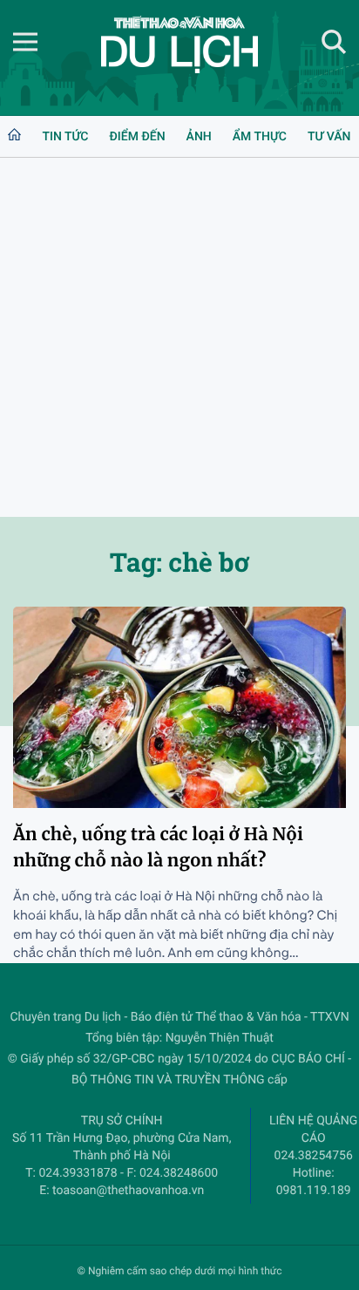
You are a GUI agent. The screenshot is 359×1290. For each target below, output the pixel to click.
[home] (14, 137)
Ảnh (199, 137)
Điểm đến (137, 137)
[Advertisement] (179, 337)
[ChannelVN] (179, 44)
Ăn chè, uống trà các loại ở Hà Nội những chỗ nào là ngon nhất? (158, 848)
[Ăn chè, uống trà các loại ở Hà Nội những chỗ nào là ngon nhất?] (179, 707)
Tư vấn (329, 137)
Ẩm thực (260, 137)
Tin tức (65, 137)
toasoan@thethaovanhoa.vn (128, 1191)
